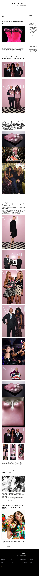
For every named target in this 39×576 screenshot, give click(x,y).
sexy (19, 50)
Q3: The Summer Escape (23, 562)
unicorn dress (5, 546)
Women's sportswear (21, 500)
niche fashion (3, 499)
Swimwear (4, 500)
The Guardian (22, 50)
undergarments (16, 500)
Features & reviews (11, 49)
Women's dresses (13, 546)
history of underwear (4, 50)
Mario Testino (10, 464)
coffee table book (15, 462)
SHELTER (7, 496)
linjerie (11, 50)
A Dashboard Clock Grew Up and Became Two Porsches (33, 28)
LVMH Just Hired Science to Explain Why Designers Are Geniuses (33, 50)
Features (8, 49)
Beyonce (14, 497)
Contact (2, 562)
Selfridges (6, 499)
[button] (5, 9)
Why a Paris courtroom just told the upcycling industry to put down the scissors (33, 43)
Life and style (9, 50)
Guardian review (16, 49)
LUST (5, 47)
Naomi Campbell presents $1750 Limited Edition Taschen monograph (13, 57)
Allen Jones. (3, 462)
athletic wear (11, 497)
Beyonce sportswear (18, 497)
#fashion (3, 48)
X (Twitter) (31, 562)
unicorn (2, 546)
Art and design (7, 48)
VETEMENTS (9, 546)
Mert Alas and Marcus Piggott (16, 464)
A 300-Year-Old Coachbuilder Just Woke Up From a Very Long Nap (33, 24)
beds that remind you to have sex (15, 48)
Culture (21, 48)
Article (10, 48)
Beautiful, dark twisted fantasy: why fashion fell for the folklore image (13, 506)
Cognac (19, 462)
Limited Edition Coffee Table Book (19, 463)
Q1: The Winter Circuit (23, 559)
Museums (17, 50)
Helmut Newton (6, 463)
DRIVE (11, 559)
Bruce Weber (11, 462)
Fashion (3, 47)
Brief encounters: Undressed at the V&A (12, 22)
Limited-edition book (4, 464)
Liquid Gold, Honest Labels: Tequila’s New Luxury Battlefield (33, 19)
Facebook (31, 559)
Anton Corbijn (7, 462)
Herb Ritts (9, 463)
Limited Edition (13, 463)
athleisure (8, 497)
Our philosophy (3, 559)
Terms (1, 568)
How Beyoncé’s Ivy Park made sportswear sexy (11, 471)
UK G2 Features (12, 500)
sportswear (17, 499)
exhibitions (5, 49)
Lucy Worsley (14, 50)
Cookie (2, 569)
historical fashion (21, 49)
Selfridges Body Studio (11, 499)
